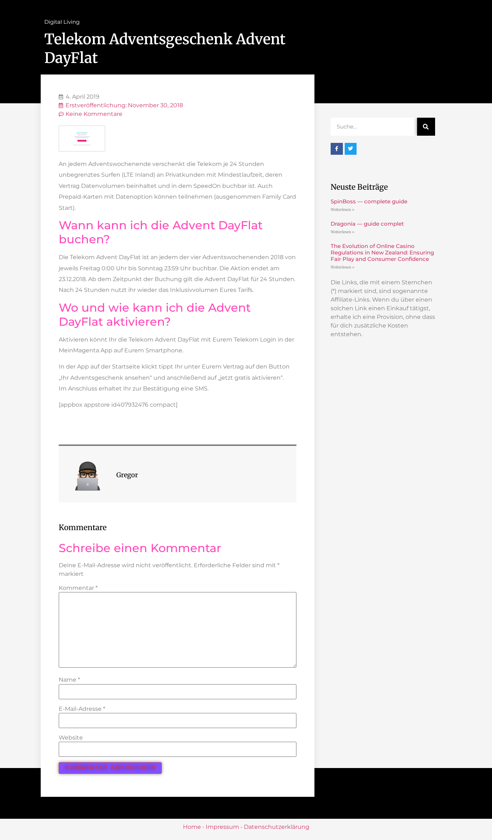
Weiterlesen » (342, 209)
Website (71, 738)
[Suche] (426, 127)
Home (192, 826)
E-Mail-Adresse (82, 709)
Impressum (222, 826)
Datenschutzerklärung (276, 826)
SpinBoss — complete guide (369, 201)
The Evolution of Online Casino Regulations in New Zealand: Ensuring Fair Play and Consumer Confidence (382, 252)
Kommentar (78, 588)
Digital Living (62, 21)
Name (69, 680)
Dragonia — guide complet (367, 223)
